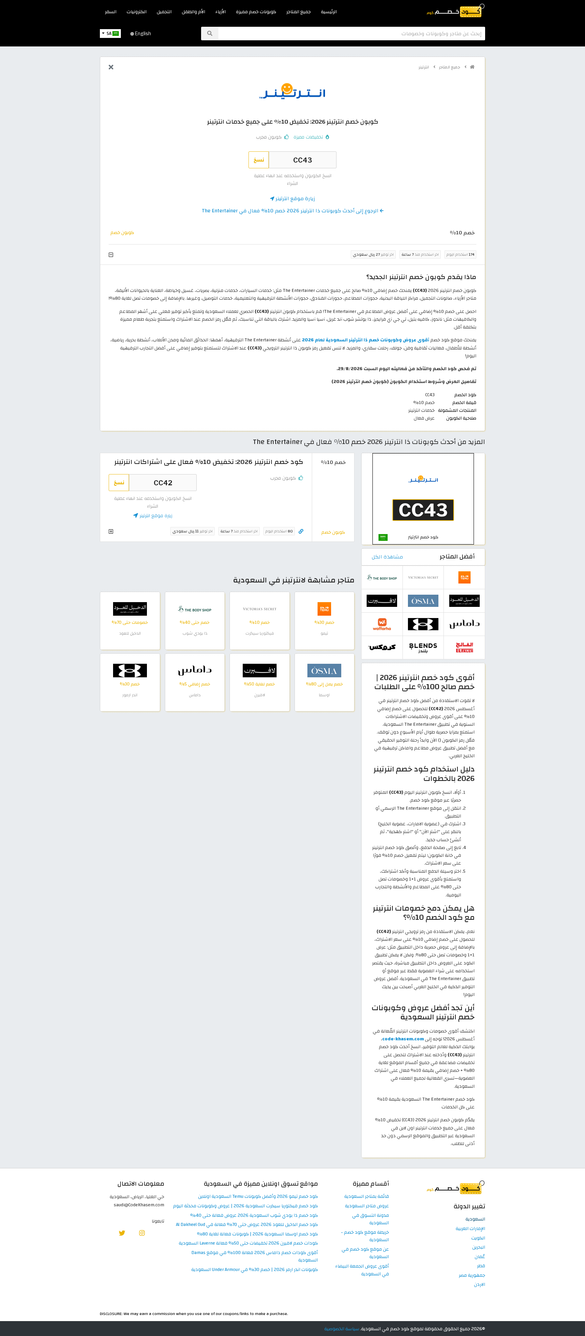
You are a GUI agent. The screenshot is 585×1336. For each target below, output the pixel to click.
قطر (481, 1266)
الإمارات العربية (470, 1229)
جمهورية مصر (472, 1275)
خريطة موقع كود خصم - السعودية (365, 1236)
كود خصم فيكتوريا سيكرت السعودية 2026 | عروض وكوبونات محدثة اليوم (245, 1206)
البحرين (478, 1247)
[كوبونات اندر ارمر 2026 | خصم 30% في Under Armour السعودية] (130, 670)
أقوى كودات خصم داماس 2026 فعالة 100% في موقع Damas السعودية (254, 1257)
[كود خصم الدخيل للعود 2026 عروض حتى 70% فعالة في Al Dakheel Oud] (130, 608)
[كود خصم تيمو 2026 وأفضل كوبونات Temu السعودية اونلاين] (324, 608)
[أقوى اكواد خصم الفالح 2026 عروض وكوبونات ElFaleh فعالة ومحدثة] (464, 647)
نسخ (259, 160)
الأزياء (220, 11)
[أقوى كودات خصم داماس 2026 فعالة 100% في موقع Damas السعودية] (195, 670)
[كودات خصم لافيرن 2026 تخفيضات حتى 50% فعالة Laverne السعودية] (260, 670)
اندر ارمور (129, 695)
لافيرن (259, 695)
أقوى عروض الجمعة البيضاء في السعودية (362, 1270)
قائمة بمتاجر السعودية (366, 1197)
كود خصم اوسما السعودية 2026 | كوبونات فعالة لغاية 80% (257, 1234)
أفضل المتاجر (457, 556)
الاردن (479, 1285)
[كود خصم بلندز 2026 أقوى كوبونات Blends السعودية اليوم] (423, 647)
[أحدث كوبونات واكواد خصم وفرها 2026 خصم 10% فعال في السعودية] (382, 623)
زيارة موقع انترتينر (294, 198)
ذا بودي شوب (194, 633)
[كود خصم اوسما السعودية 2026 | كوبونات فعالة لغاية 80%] (324, 670)
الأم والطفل (193, 11)
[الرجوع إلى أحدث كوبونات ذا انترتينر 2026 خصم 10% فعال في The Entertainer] (111, 68)
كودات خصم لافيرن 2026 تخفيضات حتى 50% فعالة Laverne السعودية (248, 1243)
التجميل (164, 11)
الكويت (478, 1238)
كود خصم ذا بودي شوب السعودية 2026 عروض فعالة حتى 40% (254, 1216)
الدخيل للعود (130, 633)
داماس (194, 695)
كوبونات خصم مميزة (256, 11)
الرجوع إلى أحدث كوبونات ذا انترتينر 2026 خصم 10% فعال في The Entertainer (291, 210)
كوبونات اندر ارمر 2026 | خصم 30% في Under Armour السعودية (254, 1270)
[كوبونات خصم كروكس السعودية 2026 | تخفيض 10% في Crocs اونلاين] (382, 647)
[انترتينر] (292, 94)
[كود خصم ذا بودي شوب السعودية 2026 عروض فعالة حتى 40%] (195, 608)
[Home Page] (455, 10)
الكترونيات (137, 11)
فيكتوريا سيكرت (259, 633)
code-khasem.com (403, 1039)
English (142, 33)
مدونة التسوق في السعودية (370, 1219)
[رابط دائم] (301, 531)
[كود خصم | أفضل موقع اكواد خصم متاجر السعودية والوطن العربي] (472, 67)
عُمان (480, 1257)
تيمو (324, 633)
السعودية (475, 1219)
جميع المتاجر (298, 11)
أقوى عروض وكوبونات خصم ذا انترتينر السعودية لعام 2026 (365, 340)
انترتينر (424, 67)
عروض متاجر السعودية (367, 1206)
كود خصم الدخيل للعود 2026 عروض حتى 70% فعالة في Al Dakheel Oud (247, 1225)
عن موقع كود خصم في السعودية (365, 1253)
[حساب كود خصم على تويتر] (122, 1233)
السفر (110, 11)
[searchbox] (351, 33)
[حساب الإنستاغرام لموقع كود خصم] (142, 1233)
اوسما (324, 695)
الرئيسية (329, 11)
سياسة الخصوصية (341, 1328)
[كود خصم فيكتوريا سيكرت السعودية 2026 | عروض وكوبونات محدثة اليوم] (260, 608)
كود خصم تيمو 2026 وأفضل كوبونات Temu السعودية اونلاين (258, 1197)
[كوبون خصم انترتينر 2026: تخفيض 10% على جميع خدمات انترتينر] (423, 498)
